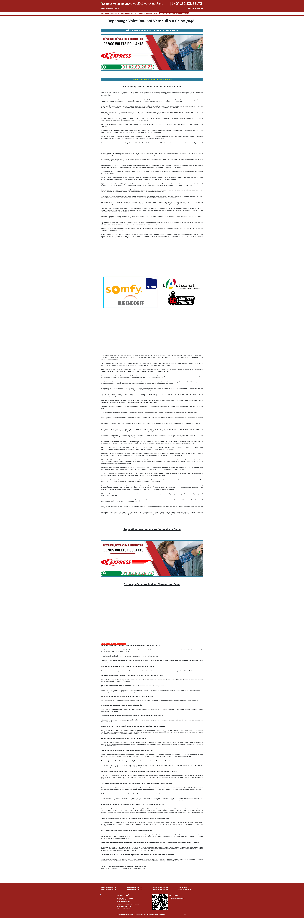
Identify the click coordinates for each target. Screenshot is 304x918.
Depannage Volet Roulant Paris (110, 8)
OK (185, 914)
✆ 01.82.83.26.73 (187, 3)
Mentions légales (184, 887)
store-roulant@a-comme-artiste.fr (130, 904)
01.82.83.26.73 (128, 906)
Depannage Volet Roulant (195, 8)
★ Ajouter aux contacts (176, 898)
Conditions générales (185, 889)
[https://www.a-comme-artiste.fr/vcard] (160, 902)
